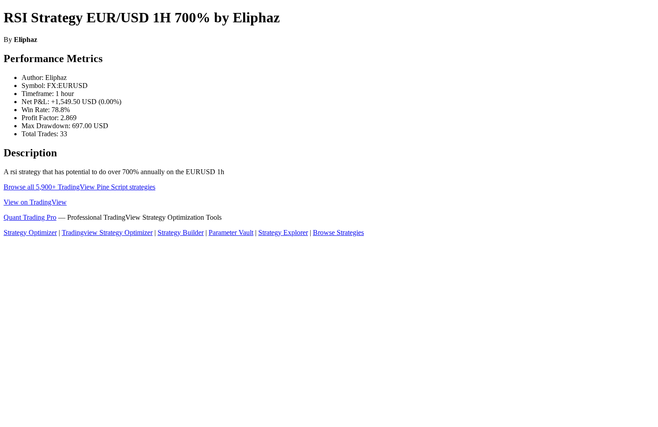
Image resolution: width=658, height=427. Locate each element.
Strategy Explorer (283, 232)
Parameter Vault (231, 232)
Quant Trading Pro (30, 217)
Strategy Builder (181, 232)
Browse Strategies (338, 232)
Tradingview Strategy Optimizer (107, 232)
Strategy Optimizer (30, 232)
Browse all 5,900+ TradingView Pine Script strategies (79, 187)
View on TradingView (35, 202)
